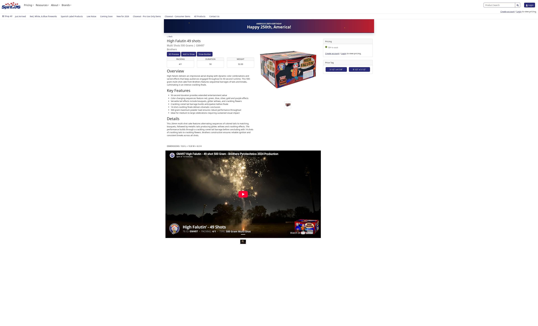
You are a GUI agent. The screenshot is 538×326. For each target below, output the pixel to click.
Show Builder (205, 54)
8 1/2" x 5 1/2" (359, 69)
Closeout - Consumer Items (177, 16)
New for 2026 (123, 16)
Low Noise (91, 16)
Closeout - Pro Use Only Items (147, 16)
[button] (29, 5)
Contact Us (214, 16)
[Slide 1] (243, 234)
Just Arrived (20, 16)
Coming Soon (106, 16)
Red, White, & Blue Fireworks (43, 16)
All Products (199, 16)
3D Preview (174, 54)
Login (531, 5)
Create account (507, 11)
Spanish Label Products (72, 16)
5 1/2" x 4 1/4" (336, 69)
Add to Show (189, 54)
